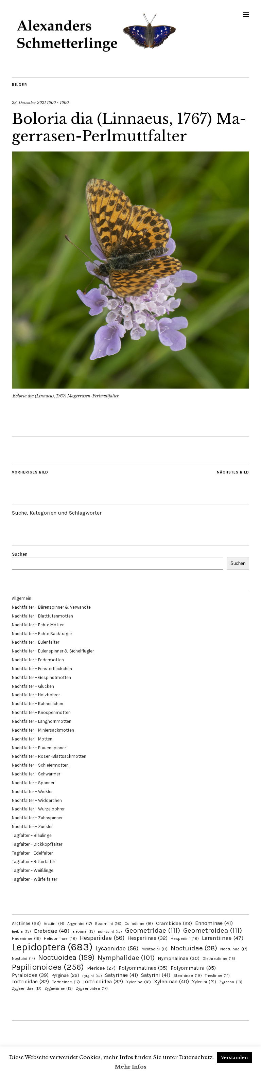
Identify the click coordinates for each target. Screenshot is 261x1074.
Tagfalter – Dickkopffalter (37, 844)
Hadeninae (26, 938)
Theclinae (217, 975)
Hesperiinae (147, 938)
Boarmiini (108, 923)
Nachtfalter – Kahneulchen (37, 703)
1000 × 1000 (58, 102)
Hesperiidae (102, 937)
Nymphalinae (178, 958)
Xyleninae (171, 981)
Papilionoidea (48, 967)
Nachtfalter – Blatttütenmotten (42, 616)
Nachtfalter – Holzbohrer (36, 694)
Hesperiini (185, 938)
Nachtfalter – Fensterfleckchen (42, 668)
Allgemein (21, 598)
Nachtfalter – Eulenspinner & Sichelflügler (53, 651)
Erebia (21, 931)
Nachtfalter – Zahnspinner (37, 817)
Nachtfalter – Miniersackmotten (43, 730)
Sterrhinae (187, 975)
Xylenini (204, 981)
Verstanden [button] (234, 1057)
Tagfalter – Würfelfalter (34, 879)
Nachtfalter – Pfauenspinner (39, 747)
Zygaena (230, 982)
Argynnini (79, 923)
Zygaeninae (59, 988)
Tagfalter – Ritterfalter (33, 861)
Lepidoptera (52, 947)
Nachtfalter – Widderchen (37, 800)
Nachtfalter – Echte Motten (38, 624)
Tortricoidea (103, 982)
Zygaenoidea (92, 988)
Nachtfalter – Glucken (33, 686)
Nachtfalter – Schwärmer (36, 773)
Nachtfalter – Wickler (32, 791)
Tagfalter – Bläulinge (32, 835)
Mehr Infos (130, 1066)
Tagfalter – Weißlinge (32, 870)
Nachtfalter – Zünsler (32, 826)
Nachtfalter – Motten (32, 738)
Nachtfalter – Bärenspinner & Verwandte (51, 607)
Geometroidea (212, 930)
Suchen (20, 554)
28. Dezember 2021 (29, 102)
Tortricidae (30, 982)
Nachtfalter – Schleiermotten (40, 765)
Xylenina (138, 982)
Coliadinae (138, 923)
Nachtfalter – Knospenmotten (41, 712)
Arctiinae (26, 923)
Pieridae (101, 968)
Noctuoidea (66, 957)
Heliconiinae (60, 938)
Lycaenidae (116, 948)
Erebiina (83, 931)
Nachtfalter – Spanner (33, 782)
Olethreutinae (219, 958)
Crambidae (174, 923)
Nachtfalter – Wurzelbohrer (38, 808)
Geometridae (152, 930)
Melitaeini (154, 949)
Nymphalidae (126, 957)
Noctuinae (233, 949)
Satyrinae (121, 975)
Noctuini (23, 958)
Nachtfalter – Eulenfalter (35, 642)
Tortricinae (66, 982)
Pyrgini (92, 975)
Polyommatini (193, 968)
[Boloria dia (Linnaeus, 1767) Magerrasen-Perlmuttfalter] (130, 386)
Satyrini (155, 975)
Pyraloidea (30, 975)
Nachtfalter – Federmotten (38, 659)
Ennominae (214, 923)
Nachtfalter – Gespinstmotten (41, 677)
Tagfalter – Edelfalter (32, 853)
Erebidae (51, 930)
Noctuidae (194, 948)
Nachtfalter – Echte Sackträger (42, 633)
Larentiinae (222, 938)
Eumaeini (110, 931)
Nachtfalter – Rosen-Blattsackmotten (49, 756)
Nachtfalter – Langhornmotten (41, 721)
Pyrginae (65, 975)
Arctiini (54, 923)
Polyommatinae (143, 968)
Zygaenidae (26, 988)
